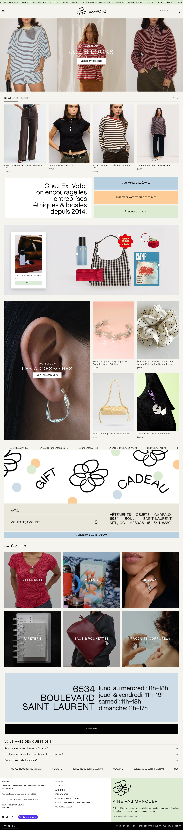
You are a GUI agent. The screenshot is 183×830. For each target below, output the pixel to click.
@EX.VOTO (22, 769)
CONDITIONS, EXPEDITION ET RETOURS (72, 803)
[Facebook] (3, 817)
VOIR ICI (28, 282)
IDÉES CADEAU (61, 794)
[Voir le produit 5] (119, 235)
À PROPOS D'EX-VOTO (136, 212)
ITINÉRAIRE (91, 729)
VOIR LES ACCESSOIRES (47, 375)
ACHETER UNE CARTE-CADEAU (91, 535)
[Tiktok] (7, 817)
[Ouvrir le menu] (5, 11)
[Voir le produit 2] (98, 253)
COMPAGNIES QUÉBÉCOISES (136, 183)
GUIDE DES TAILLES (63, 807)
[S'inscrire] (179, 816)
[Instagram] (12, 817)
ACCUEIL (59, 786)
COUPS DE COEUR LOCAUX (67, 798)
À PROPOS (60, 790)
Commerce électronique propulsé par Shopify (157, 826)
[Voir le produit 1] (77, 254)
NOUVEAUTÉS (11, 98)
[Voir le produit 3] (141, 239)
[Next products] (177, 98)
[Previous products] (173, 98)
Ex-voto (123, 826)
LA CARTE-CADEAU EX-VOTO (19, 448)
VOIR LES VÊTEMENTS (91, 61)
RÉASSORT (25, 98)
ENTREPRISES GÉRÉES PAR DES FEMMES (136, 197)
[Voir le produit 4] (94, 268)
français (164, 10)
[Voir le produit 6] (159, 265)
